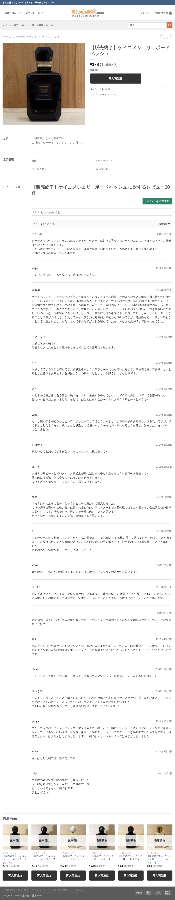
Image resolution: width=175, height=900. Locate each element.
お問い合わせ (82, 890)
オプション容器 (10, 25)
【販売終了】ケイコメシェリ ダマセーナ (101, 858)
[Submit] (169, 25)
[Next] (172, 855)
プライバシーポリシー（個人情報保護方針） (52, 890)
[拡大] (7, 120)
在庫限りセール (45, 25)
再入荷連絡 (116, 78)
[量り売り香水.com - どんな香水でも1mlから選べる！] (87, 13)
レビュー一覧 (28, 25)
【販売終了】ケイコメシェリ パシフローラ (43, 858)
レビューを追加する (157, 201)
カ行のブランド (26, 37)
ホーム (7, 37)
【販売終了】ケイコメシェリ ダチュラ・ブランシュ (14, 859)
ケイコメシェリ (52, 37)
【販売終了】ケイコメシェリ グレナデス (130, 858)
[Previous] (2, 855)
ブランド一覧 (32, 12)
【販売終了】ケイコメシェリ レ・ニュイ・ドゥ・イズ (159, 859)
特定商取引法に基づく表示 (15, 890)
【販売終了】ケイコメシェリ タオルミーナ (72, 858)
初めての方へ (11, 12)
